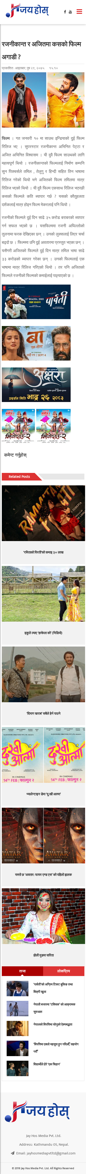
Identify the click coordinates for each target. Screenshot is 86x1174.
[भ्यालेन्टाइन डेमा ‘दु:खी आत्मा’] (43, 755)
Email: (45, 1153)
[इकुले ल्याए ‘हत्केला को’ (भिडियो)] (43, 594)
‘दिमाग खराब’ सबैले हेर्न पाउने (44, 714)
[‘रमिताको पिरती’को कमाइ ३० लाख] (43, 513)
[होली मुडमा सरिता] (43, 916)
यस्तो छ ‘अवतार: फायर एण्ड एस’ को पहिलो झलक (43, 875)
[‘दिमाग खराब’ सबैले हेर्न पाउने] (43, 674)
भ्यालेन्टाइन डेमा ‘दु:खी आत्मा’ (43, 794)
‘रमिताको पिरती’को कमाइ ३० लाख (43, 552)
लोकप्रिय (63, 971)
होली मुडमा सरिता (43, 955)
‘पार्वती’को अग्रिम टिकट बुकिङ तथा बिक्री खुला (53, 988)
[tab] (22, 971)
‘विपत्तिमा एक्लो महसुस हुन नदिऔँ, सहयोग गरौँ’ (55, 1048)
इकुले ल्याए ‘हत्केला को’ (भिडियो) (43, 633)
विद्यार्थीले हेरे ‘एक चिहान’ (46, 1064)
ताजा (22, 971)
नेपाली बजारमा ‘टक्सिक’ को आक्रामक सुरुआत (54, 1008)
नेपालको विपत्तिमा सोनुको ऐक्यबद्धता (52, 1024)
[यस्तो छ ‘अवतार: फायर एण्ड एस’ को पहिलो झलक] (43, 836)
